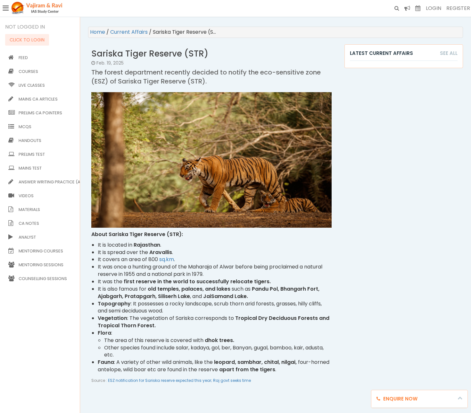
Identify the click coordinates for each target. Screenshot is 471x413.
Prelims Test (32, 154)
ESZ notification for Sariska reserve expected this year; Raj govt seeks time (179, 380)
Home (98, 32)
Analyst (27, 237)
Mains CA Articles (38, 99)
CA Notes (29, 223)
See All (449, 53)
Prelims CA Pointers (40, 113)
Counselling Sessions (43, 279)
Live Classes (32, 85)
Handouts (30, 140)
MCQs (25, 127)
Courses (28, 71)
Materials (29, 209)
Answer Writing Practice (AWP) (48, 182)
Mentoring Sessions (41, 265)
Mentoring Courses (41, 251)
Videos (26, 196)
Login (433, 8)
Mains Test (30, 168)
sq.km (166, 259)
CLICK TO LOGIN (27, 40)
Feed (23, 58)
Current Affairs (129, 32)
